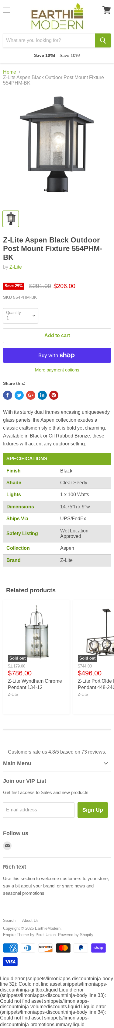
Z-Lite (15, 267)
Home (9, 72)
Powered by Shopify (75, 934)
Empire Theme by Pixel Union (29, 934)
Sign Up (92, 810)
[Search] (103, 40)
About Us (30, 920)
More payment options (57, 369)
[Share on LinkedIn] (42, 395)
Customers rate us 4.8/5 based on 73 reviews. (57, 751)
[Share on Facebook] (7, 395)
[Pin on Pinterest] (53, 395)
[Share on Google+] (30, 395)
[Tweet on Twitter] (19, 395)
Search (9, 920)
